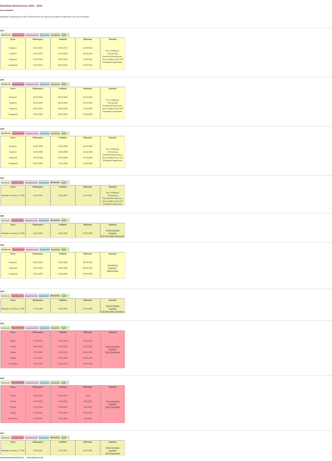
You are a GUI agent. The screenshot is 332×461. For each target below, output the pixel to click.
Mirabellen (55, 35)
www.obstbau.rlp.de (34, 457)
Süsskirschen (18, 35)
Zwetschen (45, 35)
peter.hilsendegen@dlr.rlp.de (12, 457)
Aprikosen (5, 182)
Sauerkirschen (32, 35)
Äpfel (64, 35)
